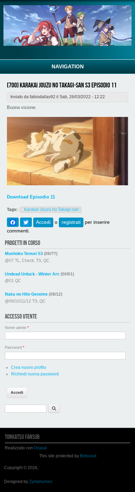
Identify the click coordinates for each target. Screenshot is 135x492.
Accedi (43, 222)
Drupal (40, 448)
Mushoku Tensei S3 (24, 253)
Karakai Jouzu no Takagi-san (51, 209)
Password (14, 347)
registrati (71, 222)
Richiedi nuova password (35, 374)
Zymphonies (40, 481)
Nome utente (17, 327)
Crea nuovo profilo (28, 367)
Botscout (88, 455)
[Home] (67, 44)
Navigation (68, 66)
